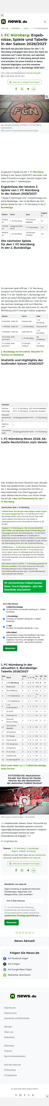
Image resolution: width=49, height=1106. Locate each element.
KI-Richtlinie (10, 1070)
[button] (24, 82)
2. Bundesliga (33, 848)
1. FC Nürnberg (18, 848)
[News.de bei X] (29, 1094)
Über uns (8, 1032)
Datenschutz (10, 1013)
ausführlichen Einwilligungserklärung (21, 915)
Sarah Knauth (34, 73)
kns (3, 841)
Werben (8, 1026)
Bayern (15, 851)
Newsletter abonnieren (19, 974)
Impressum (10, 1007)
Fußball (22, 851)
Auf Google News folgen (19, 969)
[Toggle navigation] (45, 22)
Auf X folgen (13, 963)
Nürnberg (38, 171)
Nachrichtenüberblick (15, 1056)
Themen (8, 1051)
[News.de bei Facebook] (25, 1094)
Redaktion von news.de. (30, 857)
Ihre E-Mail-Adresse (11, 604)
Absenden (10, 648)
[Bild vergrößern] (47, 97)
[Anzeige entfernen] (47, 1096)
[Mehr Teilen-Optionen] (33, 89)
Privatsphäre (10, 1075)
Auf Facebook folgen (17, 958)
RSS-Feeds (9, 1045)
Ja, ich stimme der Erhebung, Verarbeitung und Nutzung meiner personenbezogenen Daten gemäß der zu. (22, 911)
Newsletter (9, 1037)
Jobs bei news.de (12, 1064)
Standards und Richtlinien (17, 1018)
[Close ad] (2, 15)
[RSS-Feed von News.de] (33, 1094)
